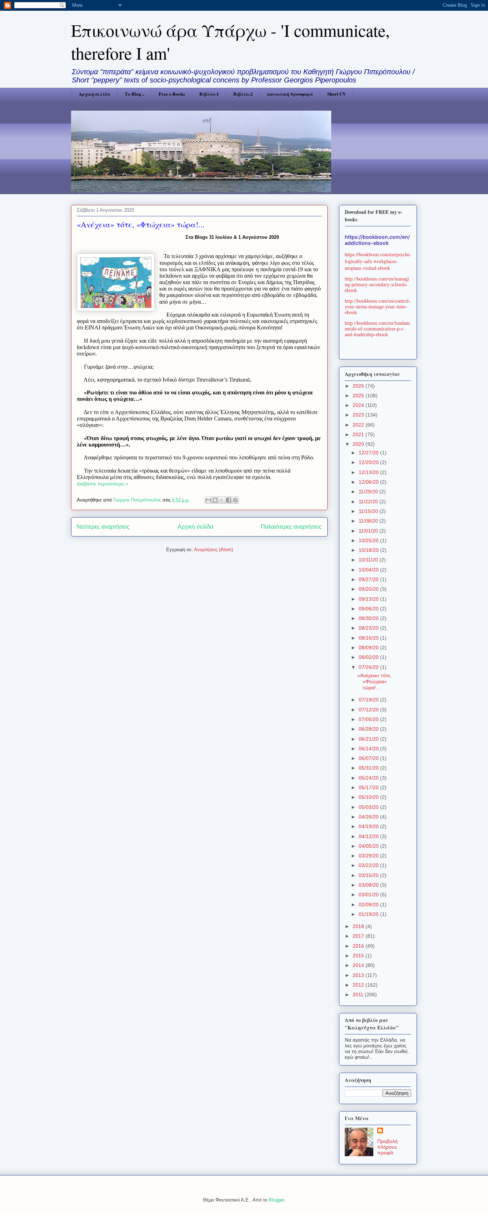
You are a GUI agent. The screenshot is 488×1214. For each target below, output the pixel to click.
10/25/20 (369, 540)
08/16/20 (369, 638)
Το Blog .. (134, 93)
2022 (359, 425)
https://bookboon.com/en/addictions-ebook (377, 240)
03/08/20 (369, 885)
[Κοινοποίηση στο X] (221, 500)
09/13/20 (369, 599)
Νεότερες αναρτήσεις (103, 527)
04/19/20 (369, 826)
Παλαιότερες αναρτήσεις (291, 527)
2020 (359, 444)
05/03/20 (369, 807)
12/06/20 (369, 482)
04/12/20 (369, 836)
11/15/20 (369, 511)
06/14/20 (369, 748)
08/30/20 (369, 618)
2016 (359, 946)
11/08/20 (369, 521)
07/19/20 (369, 699)
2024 (359, 405)
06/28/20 (369, 729)
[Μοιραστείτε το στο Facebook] (228, 500)
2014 (359, 965)
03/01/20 (369, 894)
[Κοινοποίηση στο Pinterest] (235, 500)
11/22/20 (369, 501)
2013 (359, 975)
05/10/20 (369, 797)
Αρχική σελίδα (94, 93)
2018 (359, 926)
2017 (359, 936)
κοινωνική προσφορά (290, 93)
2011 (359, 994)
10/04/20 (369, 570)
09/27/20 (369, 579)
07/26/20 (369, 667)
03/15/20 (369, 875)
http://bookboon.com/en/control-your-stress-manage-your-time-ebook (377, 306)
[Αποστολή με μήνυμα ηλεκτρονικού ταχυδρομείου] (208, 500)
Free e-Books (172, 93)
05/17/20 (369, 787)
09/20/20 (369, 589)
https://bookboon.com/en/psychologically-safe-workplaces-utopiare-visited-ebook (377, 261)
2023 (359, 415)
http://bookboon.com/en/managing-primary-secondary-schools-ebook (377, 284)
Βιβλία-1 (209, 93)
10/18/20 (369, 550)
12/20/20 (369, 462)
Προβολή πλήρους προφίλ (387, 1146)
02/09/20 (369, 904)
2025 (359, 395)
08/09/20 (369, 647)
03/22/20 (369, 865)
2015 (359, 955)
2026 (359, 386)
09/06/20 (369, 608)
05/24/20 (369, 778)
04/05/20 (369, 846)
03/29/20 (369, 855)
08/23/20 (369, 628)
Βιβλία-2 (243, 93)
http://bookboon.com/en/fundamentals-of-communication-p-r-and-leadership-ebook (377, 329)
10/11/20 (369, 560)
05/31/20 (369, 768)
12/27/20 (369, 452)
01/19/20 (369, 914)
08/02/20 (369, 657)
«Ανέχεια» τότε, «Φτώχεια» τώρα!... (141, 224)
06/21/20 (369, 739)
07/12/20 (369, 709)
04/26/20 (369, 817)
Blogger (276, 1200)
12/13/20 (369, 472)
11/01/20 (369, 531)
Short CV (336, 93)
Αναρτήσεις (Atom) (213, 549)
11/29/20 (369, 491)
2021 (359, 434)
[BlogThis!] (215, 500)
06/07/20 (369, 758)
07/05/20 (369, 719)
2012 (359, 985)
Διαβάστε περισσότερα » (102, 484)
